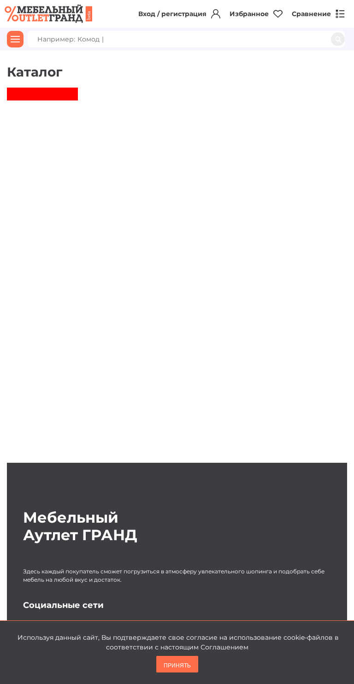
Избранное (249, 14)
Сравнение (311, 14)
